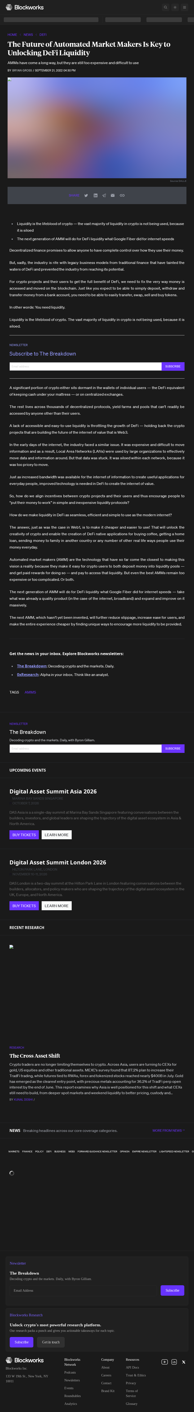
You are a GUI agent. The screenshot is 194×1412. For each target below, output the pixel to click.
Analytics (70, 1404)
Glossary (131, 1404)
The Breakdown (27, 732)
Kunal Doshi (23, 1100)
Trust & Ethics (136, 1375)
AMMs (30, 692)
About (105, 1367)
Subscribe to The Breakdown (42, 353)
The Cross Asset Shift (34, 1055)
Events (68, 1388)
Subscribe (172, 1290)
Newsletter (18, 345)
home (12, 35)
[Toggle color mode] (175, 7)
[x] (183, 1362)
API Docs (132, 1367)
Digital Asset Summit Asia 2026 (53, 791)
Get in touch (50, 1342)
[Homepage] (25, 7)
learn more (57, 834)
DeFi (43, 35)
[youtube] (164, 1362)
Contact (106, 1383)
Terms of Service (132, 1393)
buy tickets (24, 834)
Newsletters (72, 1380)
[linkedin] (174, 1362)
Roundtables (72, 1396)
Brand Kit (108, 1391)
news (28, 35)
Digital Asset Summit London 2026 (57, 862)
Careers (106, 1375)
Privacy (131, 1383)
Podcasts (70, 1372)
